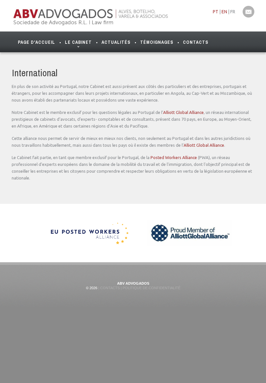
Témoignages (156, 42)
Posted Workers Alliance (174, 157)
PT (215, 11)
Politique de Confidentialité (151, 288)
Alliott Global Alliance (183, 112)
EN (224, 11)
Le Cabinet (78, 42)
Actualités (116, 42)
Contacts (195, 42)
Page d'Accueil (36, 42)
